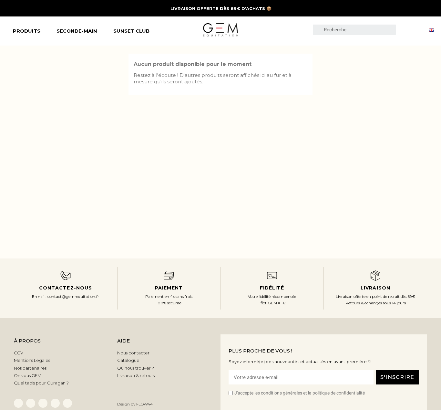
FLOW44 (144, 404)
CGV (18, 352)
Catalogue (128, 360)
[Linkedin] (30, 403)
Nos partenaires (30, 368)
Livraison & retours (136, 375)
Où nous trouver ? (135, 368)
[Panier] (417, 29)
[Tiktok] (42, 403)
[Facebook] (18, 403)
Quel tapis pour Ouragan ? (41, 382)
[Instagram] (55, 403)
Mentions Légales (32, 360)
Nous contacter (133, 352)
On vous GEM (27, 375)
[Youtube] (67, 403)
